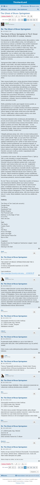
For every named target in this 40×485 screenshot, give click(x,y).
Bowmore (3, 441)
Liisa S (7, 23)
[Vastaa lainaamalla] (34, 25)
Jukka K (3, 331)
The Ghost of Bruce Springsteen (15, 13)
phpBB (19, 479)
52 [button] (22, 20)
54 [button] (28, 20)
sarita (5, 355)
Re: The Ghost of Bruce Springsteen (16, 29)
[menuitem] (5, 6)
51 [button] (19, 20)
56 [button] (34, 20)
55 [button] (31, 20)
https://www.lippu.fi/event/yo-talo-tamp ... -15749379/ (16, 273)
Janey (6, 278)
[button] (9, 20)
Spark (2, 251)
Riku (2, 310)
